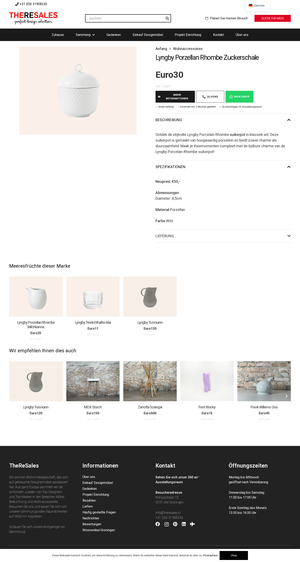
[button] (129, 54)
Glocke (210, 96)
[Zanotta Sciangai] (150, 381)
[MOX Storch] (93, 381)
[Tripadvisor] (192, 524)
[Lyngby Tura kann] (150, 297)
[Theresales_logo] (33, 18)
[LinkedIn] (184, 524)
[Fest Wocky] (207, 381)
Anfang (161, 49)
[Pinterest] (175, 524)
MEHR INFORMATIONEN (173, 96)
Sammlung (17, 532)
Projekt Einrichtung (95, 495)
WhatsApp (242, 96)
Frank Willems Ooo (264, 407)
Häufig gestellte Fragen (99, 512)
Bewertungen (91, 524)
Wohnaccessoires (188, 49)
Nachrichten (90, 518)
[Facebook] (158, 524)
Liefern (87, 506)
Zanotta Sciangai (150, 407)
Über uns (88, 477)
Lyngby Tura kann (150, 322)
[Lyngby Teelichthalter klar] (93, 297)
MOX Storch (93, 407)
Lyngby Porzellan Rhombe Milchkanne (36, 324)
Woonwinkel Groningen (98, 530)
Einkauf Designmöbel (97, 483)
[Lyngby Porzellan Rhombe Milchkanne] (36, 297)
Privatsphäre (210, 555)
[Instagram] (166, 524)
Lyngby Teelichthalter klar (93, 322)
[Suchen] (167, 18)
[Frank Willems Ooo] (264, 381)
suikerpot (237, 134)
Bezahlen (89, 500)
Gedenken (89, 489)
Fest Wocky (207, 407)
